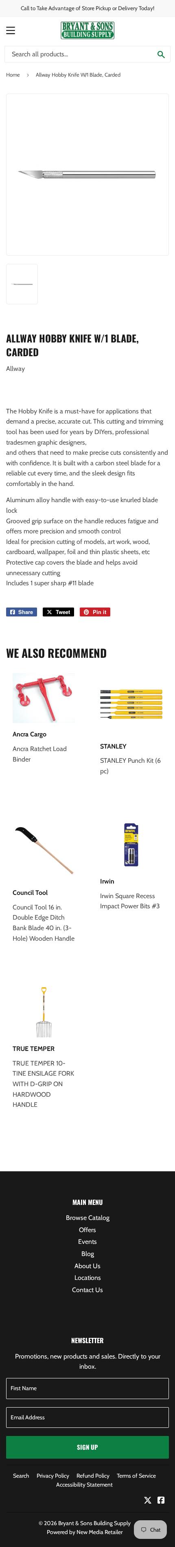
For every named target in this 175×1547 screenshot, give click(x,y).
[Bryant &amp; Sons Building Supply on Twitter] (148, 1501)
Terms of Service (136, 1475)
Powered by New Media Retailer (84, 1532)
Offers (87, 1230)
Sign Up (87, 1446)
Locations (87, 1278)
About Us (87, 1266)
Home (13, 74)
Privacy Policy (53, 1475)
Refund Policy (93, 1475)
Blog (87, 1254)
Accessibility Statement (84, 1484)
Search (21, 1475)
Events (87, 1241)
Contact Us (87, 1290)
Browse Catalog (87, 1218)
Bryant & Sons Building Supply (94, 1523)
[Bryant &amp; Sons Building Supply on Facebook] (161, 1501)
